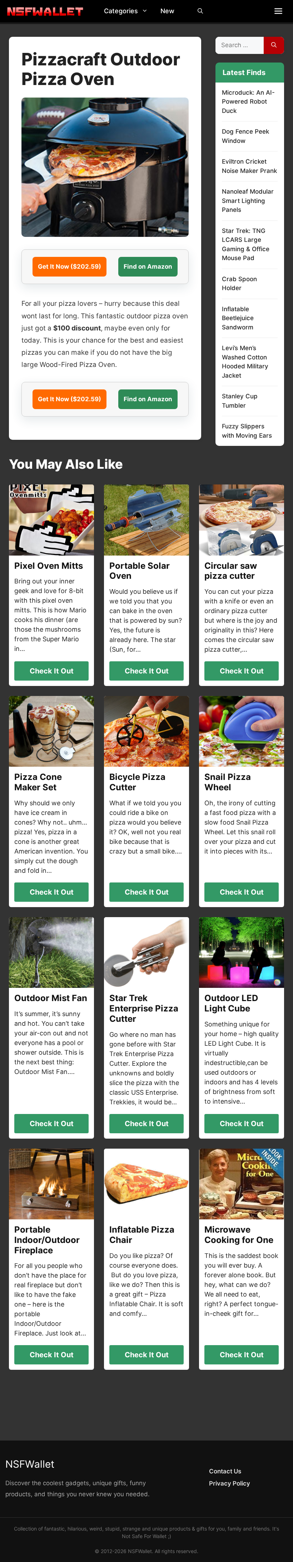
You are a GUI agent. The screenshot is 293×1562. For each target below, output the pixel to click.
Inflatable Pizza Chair (141, 1234)
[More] (278, 11)
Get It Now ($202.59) (69, 266)
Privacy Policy (229, 1483)
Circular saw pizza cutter (230, 571)
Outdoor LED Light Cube (231, 1003)
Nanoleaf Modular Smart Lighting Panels (248, 200)
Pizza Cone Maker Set (38, 782)
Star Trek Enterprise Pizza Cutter (143, 1008)
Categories (121, 11)
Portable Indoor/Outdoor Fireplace (47, 1239)
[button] (146, 11)
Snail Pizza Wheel (227, 782)
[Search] (274, 45)
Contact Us (225, 1471)
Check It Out (52, 671)
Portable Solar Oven (139, 571)
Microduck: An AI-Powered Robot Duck (248, 101)
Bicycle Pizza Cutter (137, 782)
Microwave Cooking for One (238, 1234)
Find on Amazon (148, 266)
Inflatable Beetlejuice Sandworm (238, 318)
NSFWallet (29, 1464)
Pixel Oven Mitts (48, 566)
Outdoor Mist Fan (50, 998)
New (167, 11)
